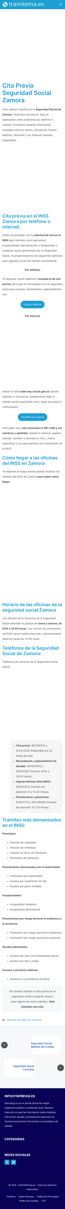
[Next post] (60, 1067)
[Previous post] (4, 1045)
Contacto (11, 1196)
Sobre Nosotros (26, 1196)
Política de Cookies (28, 1200)
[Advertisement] (32, 48)
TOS (43, 1200)
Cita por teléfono (33, 304)
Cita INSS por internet (32, 417)
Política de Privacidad (48, 1196)
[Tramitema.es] (25, 4)
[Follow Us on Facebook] (7, 1162)
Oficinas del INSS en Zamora (23, 1019)
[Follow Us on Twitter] (13, 1162)
